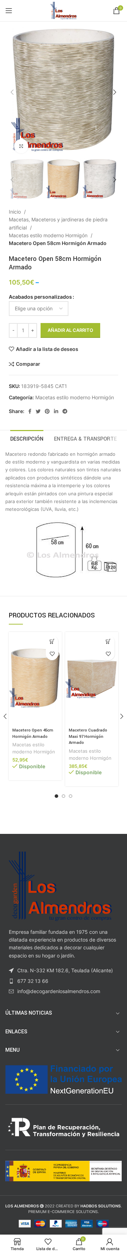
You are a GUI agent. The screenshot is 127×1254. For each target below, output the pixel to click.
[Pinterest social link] (47, 411)
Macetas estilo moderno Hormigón (49, 235)
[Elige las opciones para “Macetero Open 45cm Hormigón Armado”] (52, 641)
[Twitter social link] (38, 411)
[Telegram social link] (64, 411)
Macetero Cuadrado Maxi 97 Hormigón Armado (88, 736)
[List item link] (63, 981)
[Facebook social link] (30, 411)
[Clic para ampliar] (21, 146)
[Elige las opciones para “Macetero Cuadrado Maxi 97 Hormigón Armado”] (108, 641)
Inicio (15, 212)
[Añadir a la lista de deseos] (52, 654)
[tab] (26, 438)
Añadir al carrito (70, 330)
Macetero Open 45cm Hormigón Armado (32, 733)
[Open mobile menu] (9, 11)
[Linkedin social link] (56, 411)
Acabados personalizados (40, 297)
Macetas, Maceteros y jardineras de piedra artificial (58, 223)
